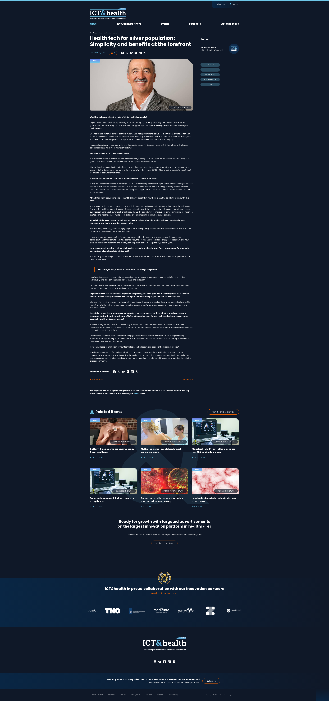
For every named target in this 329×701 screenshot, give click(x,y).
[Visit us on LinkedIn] (169, 661)
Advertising (111, 695)
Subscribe (211, 681)
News (93, 23)
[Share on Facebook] (136, 53)
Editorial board (230, 23)
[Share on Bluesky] (131, 53)
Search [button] (236, 4)
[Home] (90, 33)
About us (221, 4)
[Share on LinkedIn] (140, 53)
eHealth (210, 65)
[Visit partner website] (96, 611)
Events (165, 23)
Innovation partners (129, 23)
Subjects (123, 695)
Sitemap (160, 695)
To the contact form (164, 543)
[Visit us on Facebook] (164, 661)
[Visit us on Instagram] (174, 661)
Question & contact (96, 695)
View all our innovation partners (164, 593)
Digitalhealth (210, 79)
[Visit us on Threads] (155, 661)
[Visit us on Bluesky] (159, 661)
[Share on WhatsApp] (145, 53)
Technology (210, 74)
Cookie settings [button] (173, 695)
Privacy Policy (135, 695)
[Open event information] (322, 694)
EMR (210, 84)
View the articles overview (223, 412)
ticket (136, 393)
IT (210, 70)
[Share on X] (127, 53)
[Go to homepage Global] (108, 13)
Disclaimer (148, 695)
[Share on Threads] (122, 53)
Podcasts (195, 23)
